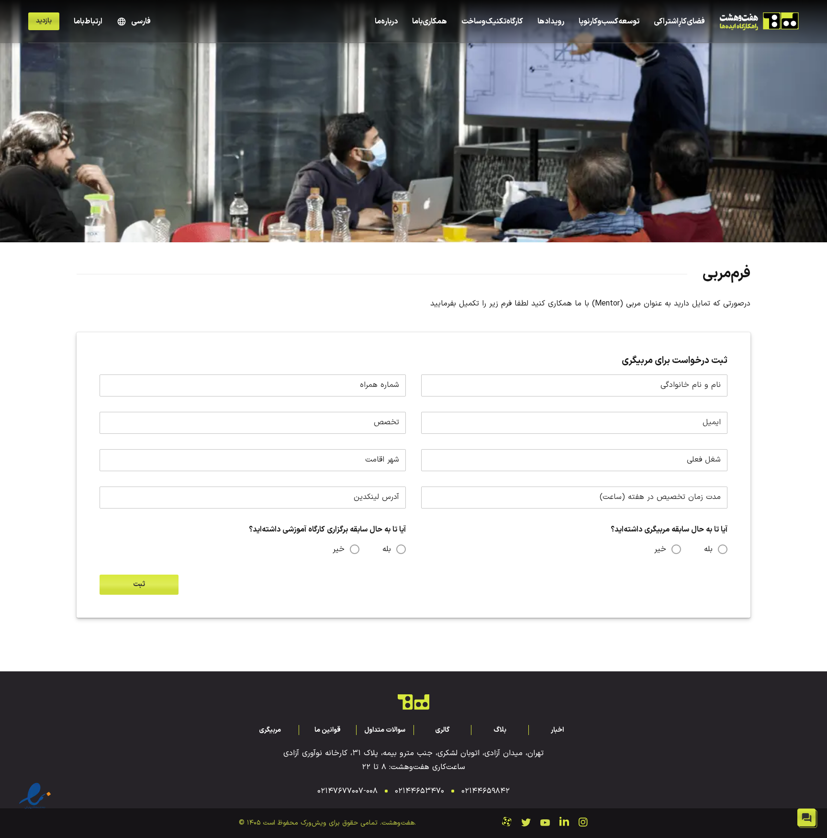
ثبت (139, 584)
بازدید (44, 21)
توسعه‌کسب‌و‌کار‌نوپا (609, 21)
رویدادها (550, 21)
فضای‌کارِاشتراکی (679, 21)
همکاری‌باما (429, 21)
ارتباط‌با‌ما (88, 21)
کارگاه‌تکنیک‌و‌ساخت (492, 21)
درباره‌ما (386, 21)
